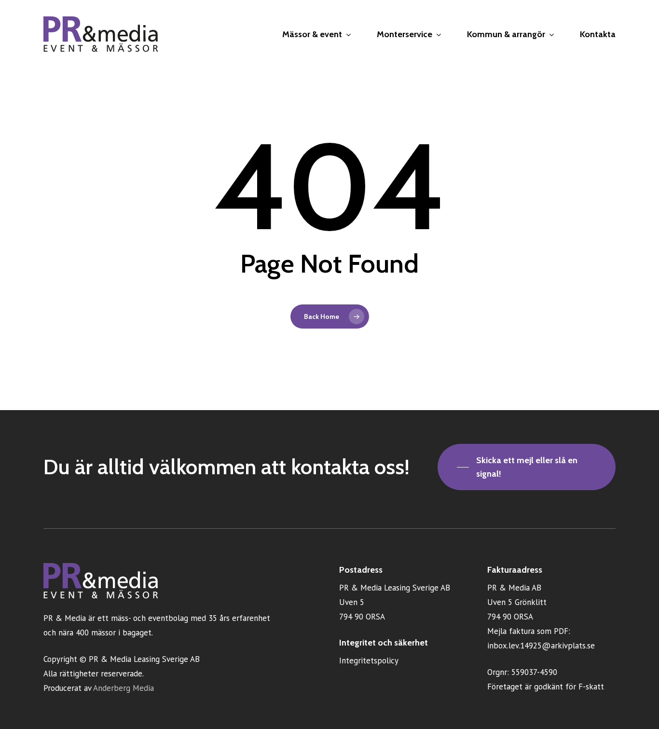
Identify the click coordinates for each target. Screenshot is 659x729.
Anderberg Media (123, 688)
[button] (526, 467)
